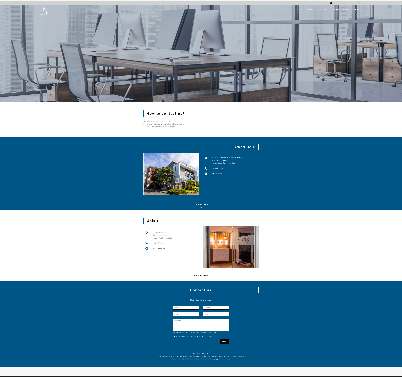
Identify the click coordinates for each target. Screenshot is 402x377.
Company (311, 9)
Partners (335, 9)
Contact (356, 9)
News (345, 9)
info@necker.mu (218, 174)
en (359, 2)
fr (355, 2)
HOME (301, 9)
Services (323, 9)
